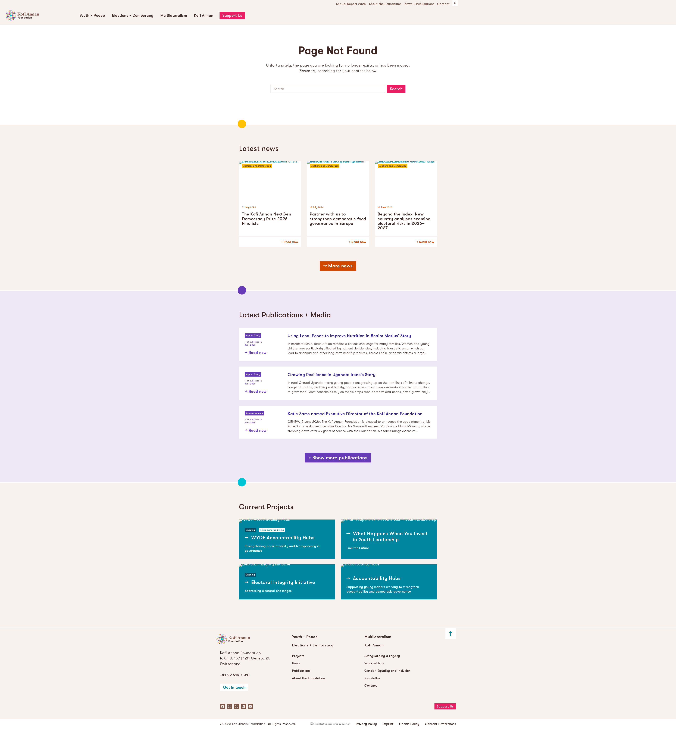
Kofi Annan (203, 15)
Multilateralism (173, 15)
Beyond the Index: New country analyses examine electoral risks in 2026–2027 (404, 221)
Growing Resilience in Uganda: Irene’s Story (332, 374)
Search (396, 89)
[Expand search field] (455, 3)
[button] (92, 15)
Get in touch (234, 687)
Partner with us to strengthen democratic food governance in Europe (338, 219)
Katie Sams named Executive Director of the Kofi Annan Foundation (355, 413)
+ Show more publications (338, 458)
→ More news (338, 266)
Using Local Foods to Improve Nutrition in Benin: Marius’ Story (349, 335)
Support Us (232, 15)
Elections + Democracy (132, 15)
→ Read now (289, 242)
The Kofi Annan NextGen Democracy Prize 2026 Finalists (266, 219)
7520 (235, 675)
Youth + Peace (92, 15)
